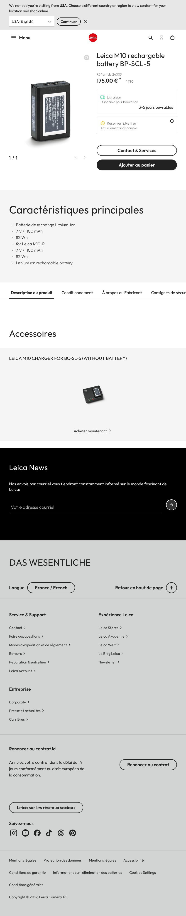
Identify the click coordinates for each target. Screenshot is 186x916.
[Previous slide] (75, 157)
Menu (24, 37)
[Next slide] (84, 157)
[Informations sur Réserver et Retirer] (172, 121)
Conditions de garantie (27, 872)
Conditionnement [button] (77, 292)
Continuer (69, 21)
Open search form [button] (150, 37)
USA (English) (22, 21)
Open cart (172, 37)
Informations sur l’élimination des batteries (87, 872)
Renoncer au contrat (148, 764)
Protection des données (63, 860)
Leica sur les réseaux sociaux (46, 807)
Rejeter (85, 21)
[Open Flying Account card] (161, 37)
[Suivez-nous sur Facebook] (37, 832)
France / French (51, 587)
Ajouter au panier (137, 165)
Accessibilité (133, 860)
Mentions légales (22, 860)
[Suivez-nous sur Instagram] (13, 832)
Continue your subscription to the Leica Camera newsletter (171, 504)
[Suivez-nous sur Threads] (60, 832)
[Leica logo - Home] (93, 37)
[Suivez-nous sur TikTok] (49, 832)
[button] (171, 587)
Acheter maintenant (90, 431)
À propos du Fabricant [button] (122, 292)
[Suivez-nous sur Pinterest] (72, 832)
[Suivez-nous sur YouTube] (25, 832)
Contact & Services (136, 150)
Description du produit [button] (31, 292)
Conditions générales (26, 884)
